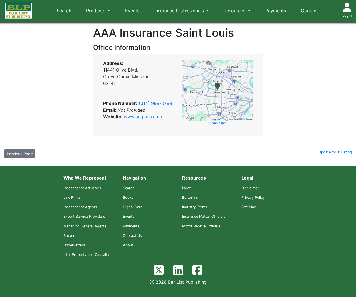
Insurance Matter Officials (203, 216)
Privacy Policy (253, 197)
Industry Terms (194, 207)
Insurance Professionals (179, 10)
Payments (275, 10)
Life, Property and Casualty (86, 254)
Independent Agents (80, 207)
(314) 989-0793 (155, 103)
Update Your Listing (335, 152)
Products (96, 10)
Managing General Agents (85, 226)
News (187, 188)
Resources (235, 10)
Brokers (69, 236)
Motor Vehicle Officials (201, 226)
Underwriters (74, 245)
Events (132, 10)
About (128, 245)
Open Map (217, 123)
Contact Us (132, 236)
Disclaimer (250, 188)
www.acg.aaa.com (143, 116)
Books (128, 197)
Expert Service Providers (84, 216)
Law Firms (72, 197)
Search (64, 10)
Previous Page (20, 153)
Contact (309, 10)
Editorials (190, 197)
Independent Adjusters (82, 188)
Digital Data (132, 207)
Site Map (248, 207)
